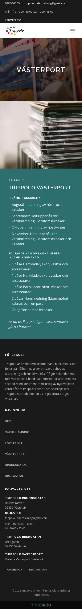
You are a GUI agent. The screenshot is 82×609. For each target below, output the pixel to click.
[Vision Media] (41, 605)
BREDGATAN (14, 475)
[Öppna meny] (73, 30)
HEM (8, 421)
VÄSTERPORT (15, 454)
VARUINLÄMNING (17, 432)
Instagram (38, 569)
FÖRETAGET (14, 443)
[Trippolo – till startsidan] (15, 30)
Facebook (14, 569)
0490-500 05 (12, 3)
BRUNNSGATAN (16, 465)
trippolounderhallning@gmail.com (45, 3)
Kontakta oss (13, 20)
